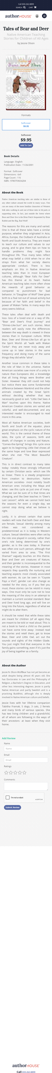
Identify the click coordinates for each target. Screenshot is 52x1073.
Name (7, 743)
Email (6, 754)
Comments (9, 779)
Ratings (7, 766)
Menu (45, 15)
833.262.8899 (28, 4)
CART (31, 7)
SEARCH (19, 7)
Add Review (8, 738)
